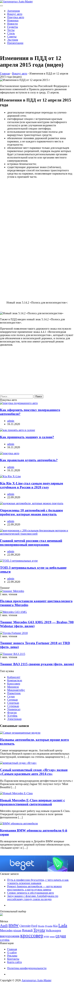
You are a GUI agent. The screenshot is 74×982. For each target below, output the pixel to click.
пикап (52, 937)
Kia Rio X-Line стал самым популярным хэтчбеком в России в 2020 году (31, 485)
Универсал (13, 709)
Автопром (13, 10)
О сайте (12, 952)
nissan (17, 930)
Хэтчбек (12, 715)
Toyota (39, 930)
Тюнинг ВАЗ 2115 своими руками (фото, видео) (37, 664)
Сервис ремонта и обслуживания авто (30, 892)
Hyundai (48, 926)
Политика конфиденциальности (27, 968)
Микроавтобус (16, 690)
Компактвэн (14, 680)
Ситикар (12, 699)
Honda (41, 926)
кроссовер (31, 935)
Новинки (12, 20)
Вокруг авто (14, 14)
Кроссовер (13, 683)
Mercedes (6, 930)
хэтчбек (5, 939)
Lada (62, 925)
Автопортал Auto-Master (36, 980)
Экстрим (12, 39)
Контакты (13, 958)
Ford (34, 926)
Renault (27, 930)
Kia (55, 926)
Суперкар (13, 706)
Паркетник (14, 693)
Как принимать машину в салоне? (27, 437)
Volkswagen (53, 930)
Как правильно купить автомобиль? (29, 460)
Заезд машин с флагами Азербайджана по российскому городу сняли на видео (32, 897)
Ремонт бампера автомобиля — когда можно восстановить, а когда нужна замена (34, 888)
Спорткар (13, 702)
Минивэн (13, 686)
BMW (13, 925)
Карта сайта (14, 962)
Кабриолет (13, 677)
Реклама (12, 955)
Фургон (12, 712)
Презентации (15, 42)
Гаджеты (12, 26)
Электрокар (14, 718)
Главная (12, 949)
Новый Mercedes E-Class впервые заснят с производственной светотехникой (32, 802)
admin (10, 420)
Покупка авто (15, 17)
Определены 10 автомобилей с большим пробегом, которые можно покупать (31, 512)
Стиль (11, 33)
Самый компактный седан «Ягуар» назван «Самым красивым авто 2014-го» (34, 772)
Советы (12, 36)
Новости (12, 23)
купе (46, 936)
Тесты (11, 30)
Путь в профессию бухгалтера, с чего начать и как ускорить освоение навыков (38, 881)
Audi (4, 926)
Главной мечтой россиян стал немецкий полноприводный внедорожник (31, 542)
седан (61, 935)
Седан (11, 696)
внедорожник (10, 936)
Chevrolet (25, 925)
